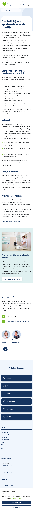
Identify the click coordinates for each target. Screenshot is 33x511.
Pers (2, 442)
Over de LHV (4, 432)
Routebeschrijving (8, 472)
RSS (2, 444)
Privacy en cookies (6, 449)
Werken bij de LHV (6, 435)
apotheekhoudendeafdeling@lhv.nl (18, 321)
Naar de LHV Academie (12, 279)
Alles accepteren (16, 502)
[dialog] (16, 499)
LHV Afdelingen (5, 437)
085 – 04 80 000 (8, 485)
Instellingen (16, 507)
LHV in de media (6, 440)
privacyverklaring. (15, 498)
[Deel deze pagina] (5, 349)
